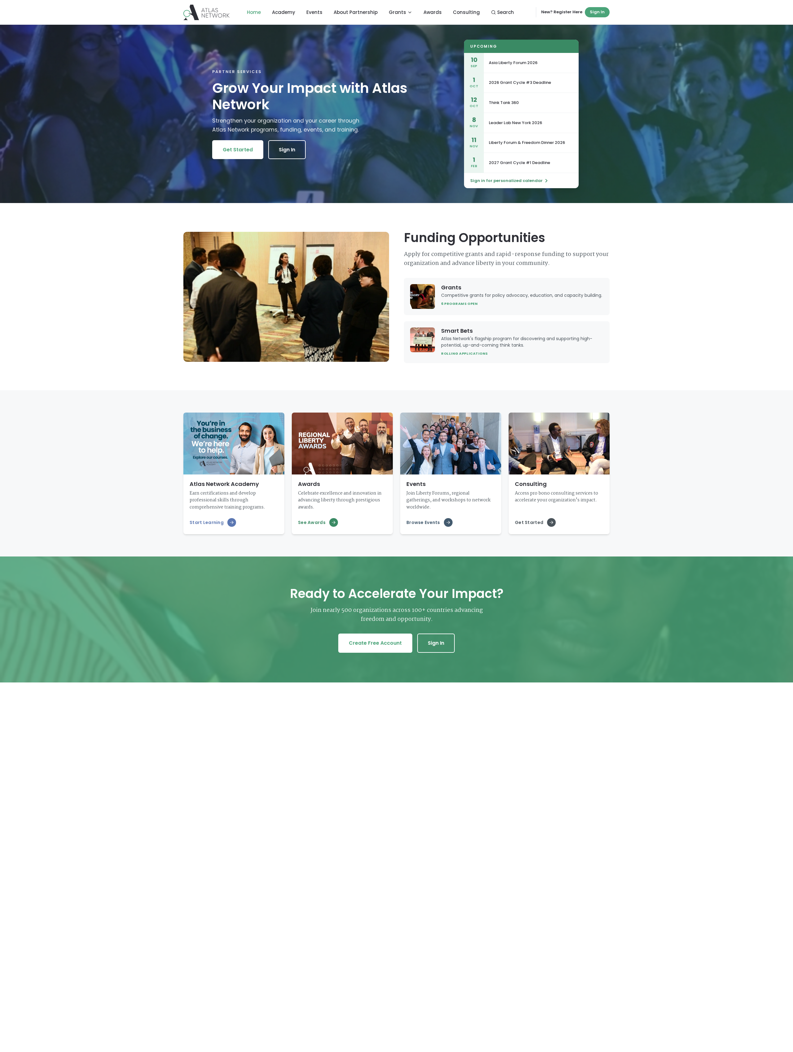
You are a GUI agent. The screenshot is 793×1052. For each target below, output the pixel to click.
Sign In (597, 12)
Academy (283, 12)
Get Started (238, 149)
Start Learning (207, 522)
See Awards (312, 522)
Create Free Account (375, 643)
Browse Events (423, 522)
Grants (397, 12)
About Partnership (356, 12)
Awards (432, 12)
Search (505, 12)
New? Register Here (561, 12)
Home (254, 12)
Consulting (466, 12)
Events (314, 12)
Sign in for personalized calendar (506, 181)
